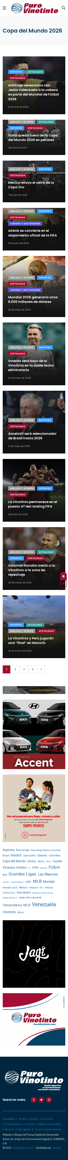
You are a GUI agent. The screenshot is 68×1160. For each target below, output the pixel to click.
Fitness (31, 1124)
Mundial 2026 (10, 887)
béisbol (16, 855)
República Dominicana (42, 893)
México (23, 887)
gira (5, 874)
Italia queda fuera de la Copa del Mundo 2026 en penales (33, 137)
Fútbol (54, 867)
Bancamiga (22, 850)
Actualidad (35, 72)
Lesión (6, 882)
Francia (43, 868)
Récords (9, 1129)
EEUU (48, 861)
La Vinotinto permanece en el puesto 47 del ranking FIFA (32, 504)
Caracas (42, 855)
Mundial (48, 882)
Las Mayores (48, 874)
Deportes (16, 72)
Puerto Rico (9, 892)
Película (49, 887)
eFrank (57, 1147)
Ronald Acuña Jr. (10, 898)
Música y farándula (50, 1124)
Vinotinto (9, 912)
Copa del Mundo (14, 861)
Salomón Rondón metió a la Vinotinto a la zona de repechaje (31, 570)
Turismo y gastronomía (25, 223)
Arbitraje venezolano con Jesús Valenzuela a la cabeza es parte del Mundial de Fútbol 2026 (33, 92)
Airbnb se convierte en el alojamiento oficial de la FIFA (32, 233)
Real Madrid (24, 892)
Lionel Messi (17, 882)
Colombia (54, 855)
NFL (41, 888)
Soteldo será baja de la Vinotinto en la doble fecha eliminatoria (31, 365)
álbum (20, 912)
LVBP (28, 881)
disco (41, 861)
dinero (31, 861)
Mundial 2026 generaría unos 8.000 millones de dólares (33, 299)
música (33, 887)
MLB (37, 881)
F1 (29, 868)
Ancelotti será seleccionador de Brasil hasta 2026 (32, 435)
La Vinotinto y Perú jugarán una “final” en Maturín (31, 640)
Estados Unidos (15, 867)
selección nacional (30, 897)
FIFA (35, 867)
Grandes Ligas (22, 874)
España (57, 861)
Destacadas (17, 78)
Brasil (6, 855)
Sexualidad (24, 1129)
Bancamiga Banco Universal (45, 850)
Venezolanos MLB (16, 905)
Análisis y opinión (21, 122)
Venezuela (44, 904)
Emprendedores (14, 1124)
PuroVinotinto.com (23, 1147)
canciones (29, 855)
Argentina (9, 850)
